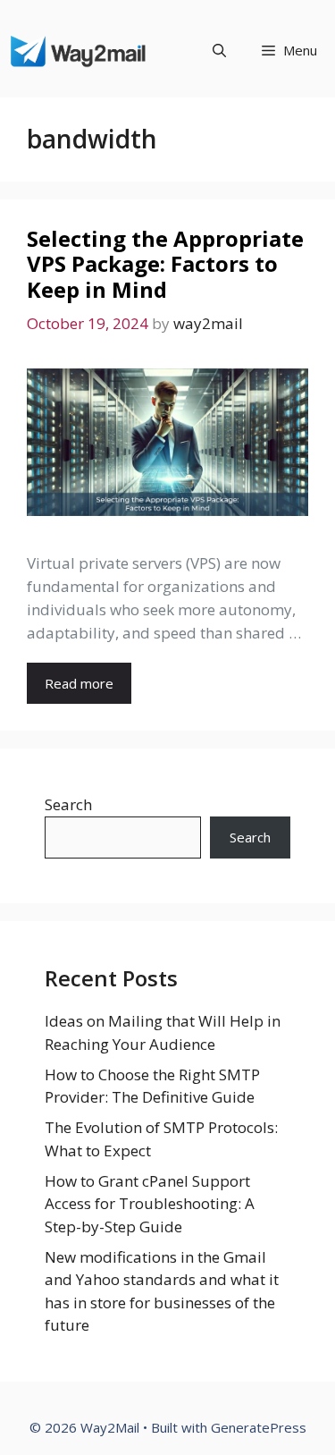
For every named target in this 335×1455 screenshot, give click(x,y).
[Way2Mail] (78, 50)
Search (68, 804)
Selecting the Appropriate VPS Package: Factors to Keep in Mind (165, 264)
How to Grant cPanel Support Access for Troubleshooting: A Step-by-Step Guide (150, 1204)
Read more (79, 683)
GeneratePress (258, 1427)
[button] (219, 50)
